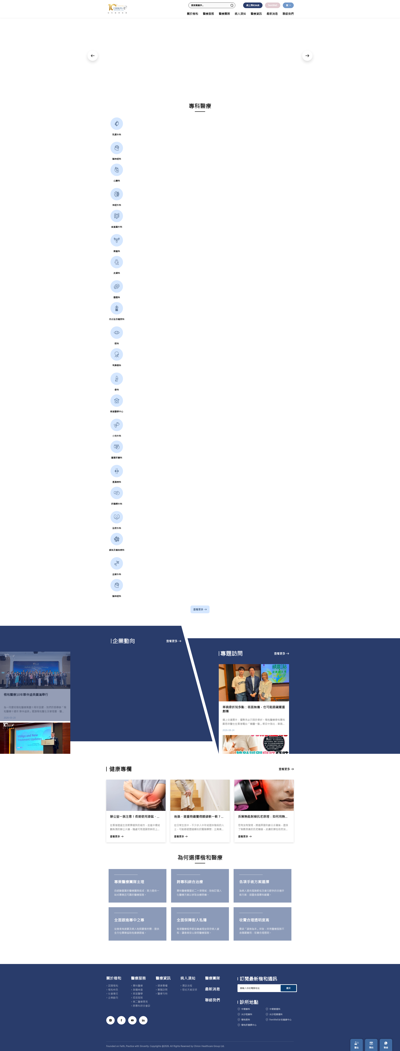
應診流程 (187, 985)
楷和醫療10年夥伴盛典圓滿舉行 (26, 695)
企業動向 (113, 997)
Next (307, 56)
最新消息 (272, 13)
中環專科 (245, 1009)
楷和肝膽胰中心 (249, 1025)
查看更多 (198, 609)
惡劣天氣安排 (189, 989)
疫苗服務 (138, 997)
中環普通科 (274, 1009)
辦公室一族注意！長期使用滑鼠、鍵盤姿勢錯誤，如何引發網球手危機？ (136, 817)
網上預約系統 (252, 5)
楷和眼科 (245, 1019)
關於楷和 (113, 978)
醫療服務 (138, 978)
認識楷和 (113, 985)
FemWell (272, 5)
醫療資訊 (163, 978)
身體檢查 (138, 989)
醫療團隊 (224, 13)
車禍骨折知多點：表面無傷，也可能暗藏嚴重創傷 (253, 709)
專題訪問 (163, 989)
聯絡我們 (288, 13)
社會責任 (113, 993)
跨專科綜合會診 (141, 1005)
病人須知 (187, 978)
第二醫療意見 (140, 1001)
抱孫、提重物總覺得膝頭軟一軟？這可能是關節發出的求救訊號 (200, 817)
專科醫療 (138, 985)
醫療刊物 (163, 993)
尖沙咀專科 (246, 1014)
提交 (288, 988)
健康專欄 (163, 985)
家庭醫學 (138, 993)
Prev (93, 56)
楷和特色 (113, 989)
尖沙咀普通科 (275, 1014)
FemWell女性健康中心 (280, 1019)
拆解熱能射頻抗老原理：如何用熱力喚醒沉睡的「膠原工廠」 (264, 817)
